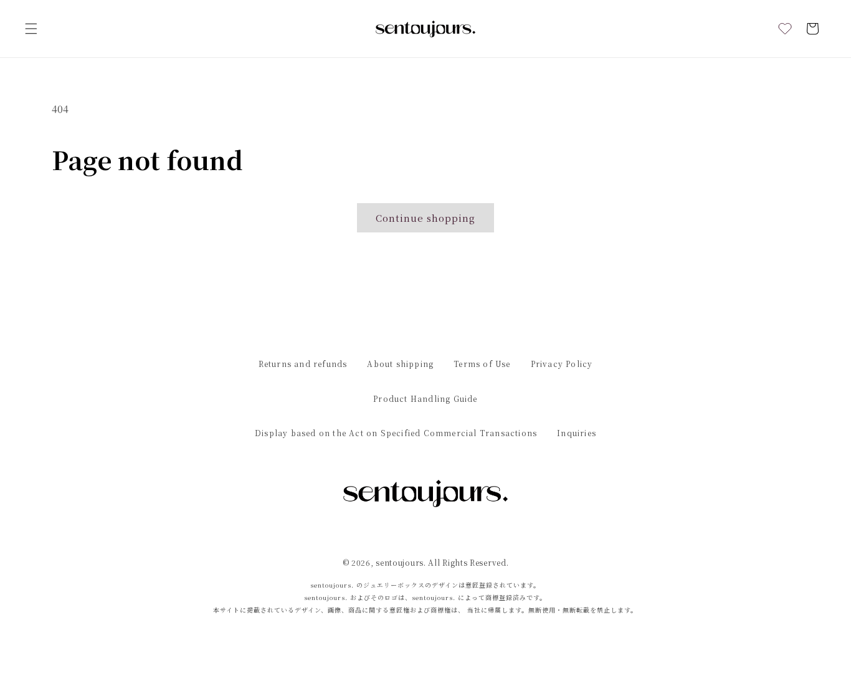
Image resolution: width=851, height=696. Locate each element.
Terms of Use (482, 363)
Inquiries (576, 432)
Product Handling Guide (425, 398)
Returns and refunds (303, 363)
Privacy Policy (562, 363)
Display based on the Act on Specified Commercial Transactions (396, 432)
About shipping (400, 363)
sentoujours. (401, 562)
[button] (31, 28)
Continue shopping (425, 217)
